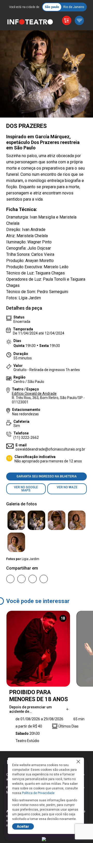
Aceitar (23, 826)
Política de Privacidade (38, 793)
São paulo (52, 7)
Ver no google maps (26, 488)
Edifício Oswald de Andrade (34, 393)
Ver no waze (67, 487)
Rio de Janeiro (73, 7)
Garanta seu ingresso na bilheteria (47, 476)
